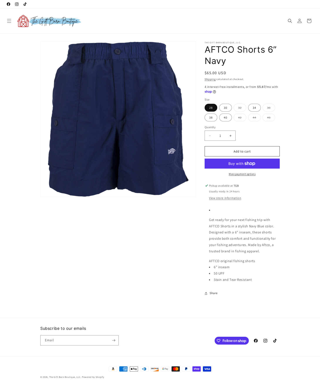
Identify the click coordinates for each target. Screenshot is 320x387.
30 (225, 108)
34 (254, 108)
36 (271, 109)
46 (271, 118)
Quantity (210, 127)
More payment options (242, 174)
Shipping (210, 79)
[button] (9, 21)
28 (211, 108)
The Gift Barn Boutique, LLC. (65, 377)
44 (257, 118)
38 (211, 117)
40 (225, 117)
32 (242, 109)
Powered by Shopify (93, 377)
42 (242, 118)
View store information (225, 198)
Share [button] (214, 293)
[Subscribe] (113, 340)
